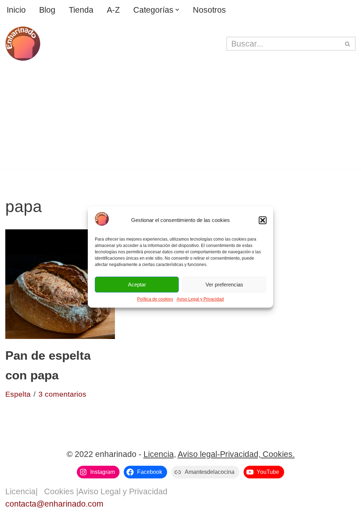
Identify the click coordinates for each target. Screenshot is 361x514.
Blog (47, 9)
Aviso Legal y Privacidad (200, 299)
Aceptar (137, 284)
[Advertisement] (180, 120)
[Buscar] (348, 44)
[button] (262, 220)
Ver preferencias (224, 284)
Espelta (18, 394)
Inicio (16, 9)
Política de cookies (155, 299)
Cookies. (278, 454)
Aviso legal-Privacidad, (219, 454)
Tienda (81, 9)
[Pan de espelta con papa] (60, 284)
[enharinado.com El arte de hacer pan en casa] (23, 43)
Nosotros (209, 9)
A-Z (113, 9)
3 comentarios (62, 394)
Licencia (158, 454)
